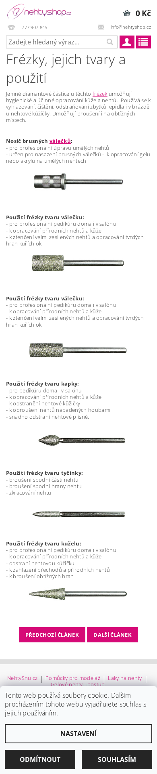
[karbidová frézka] (78, 350)
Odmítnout (40, 759)
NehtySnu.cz (22, 678)
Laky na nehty (125, 678)
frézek (100, 93)
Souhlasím (117, 759)
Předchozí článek (52, 634)
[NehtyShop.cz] (39, 10)
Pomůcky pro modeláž (72, 678)
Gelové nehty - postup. (78, 684)
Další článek (112, 634)
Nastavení (78, 733)
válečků (60, 141)
